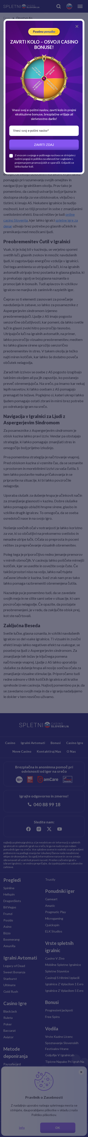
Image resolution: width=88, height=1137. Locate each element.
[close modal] (77, 26)
